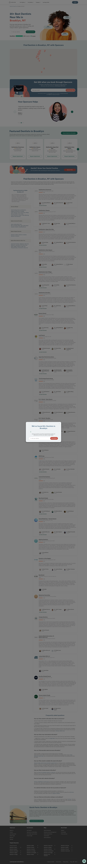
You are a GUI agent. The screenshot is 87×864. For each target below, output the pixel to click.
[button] (54, 438)
